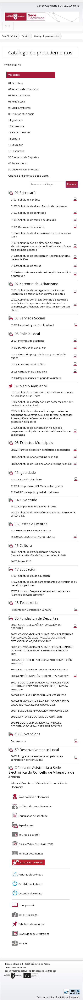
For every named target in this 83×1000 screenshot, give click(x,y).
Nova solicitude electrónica (34, 797)
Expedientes (26, 825)
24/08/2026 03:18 (69, 5)
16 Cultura (14, 138)
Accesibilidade (62, 997)
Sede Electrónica (9, 36)
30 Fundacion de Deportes (23, 157)
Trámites (25, 36)
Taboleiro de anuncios (31, 924)
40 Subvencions (17, 163)
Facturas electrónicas (31, 874)
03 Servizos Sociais (19, 95)
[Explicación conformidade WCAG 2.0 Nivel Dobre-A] (71, 994)
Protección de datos (45, 997)
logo (4, 973)
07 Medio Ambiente (19, 107)
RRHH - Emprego (28, 915)
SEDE (8, 26)
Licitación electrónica (30, 893)
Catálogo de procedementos (46, 36)
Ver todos (14, 74)
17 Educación (15, 144)
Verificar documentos (31, 853)
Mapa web (75, 997)
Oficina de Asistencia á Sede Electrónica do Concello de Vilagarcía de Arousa (31, 175)
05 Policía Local (16, 101)
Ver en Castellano (47, 5)
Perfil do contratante (30, 884)
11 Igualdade (15, 120)
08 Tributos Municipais (21, 114)
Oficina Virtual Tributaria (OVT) (36, 844)
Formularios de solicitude (33, 816)
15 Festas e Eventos (19, 132)
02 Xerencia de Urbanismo (23, 89)
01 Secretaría (15, 83)
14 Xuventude (16, 126)
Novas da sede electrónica (34, 934)
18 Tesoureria (16, 151)
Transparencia (27, 905)
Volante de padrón (29, 834)
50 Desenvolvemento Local (23, 169)
